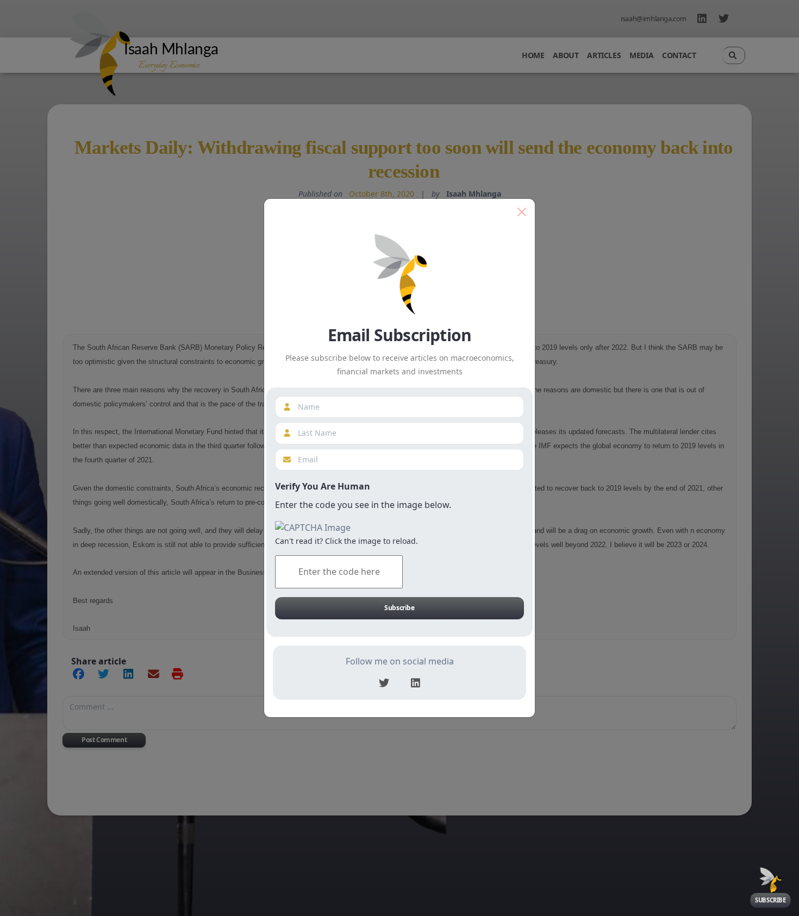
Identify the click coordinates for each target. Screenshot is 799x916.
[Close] (521, 212)
